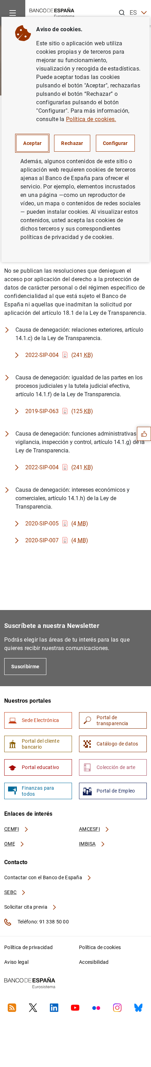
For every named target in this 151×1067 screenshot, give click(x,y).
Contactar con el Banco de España (43, 877)
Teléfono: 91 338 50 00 (43, 921)
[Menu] (12, 12)
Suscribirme (25, 666)
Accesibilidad (94, 962)
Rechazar (72, 143)
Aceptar (32, 143)
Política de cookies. (91, 119)
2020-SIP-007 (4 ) (56, 540)
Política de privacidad (28, 947)
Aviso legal (16, 962)
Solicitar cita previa (26, 907)
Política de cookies (100, 947)
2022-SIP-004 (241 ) (59, 355)
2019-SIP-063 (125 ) (59, 411)
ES (133, 12)
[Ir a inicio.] (51, 12)
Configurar (115, 143)
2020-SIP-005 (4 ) (56, 523)
